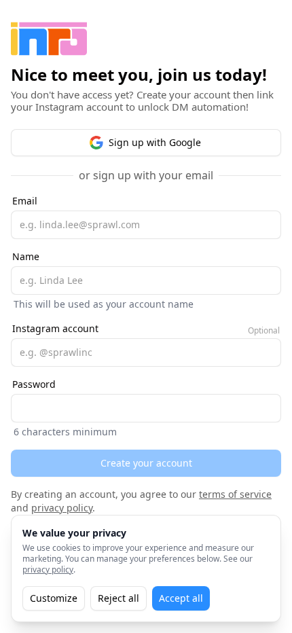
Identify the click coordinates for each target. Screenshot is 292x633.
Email (24, 200)
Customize (53, 598)
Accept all (181, 598)
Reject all (118, 598)
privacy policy (61, 507)
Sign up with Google (155, 142)
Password (34, 384)
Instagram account (55, 328)
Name (25, 256)
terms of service (235, 494)
